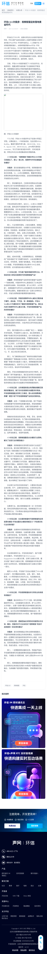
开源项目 (16, 906)
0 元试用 (31, 819)
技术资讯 (37, 906)
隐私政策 (23, 950)
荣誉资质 (13, 916)
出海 (39, 886)
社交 (3, 886)
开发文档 (5, 896)
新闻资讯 (10, 10)
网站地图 (15, 950)
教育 (10, 886)
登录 (31, 3)
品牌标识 (31, 916)
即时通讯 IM (6, 873)
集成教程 (27, 906)
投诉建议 (17, 862)
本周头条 (19, 10)
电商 (25, 886)
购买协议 (5, 918)
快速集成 (10, 819)
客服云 (4, 875)
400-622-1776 (12, 851)
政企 (32, 886)
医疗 (17, 886)
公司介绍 (5, 916)
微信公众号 (10, 857)
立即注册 (37, 3)
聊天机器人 (34, 873)
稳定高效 (20, 819)
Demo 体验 (27, 896)
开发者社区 (5, 906)
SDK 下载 (16, 896)
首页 (3, 10)
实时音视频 (20, 873)
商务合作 (10, 862)
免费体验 (12, 826)
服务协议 (32, 950)
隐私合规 (40, 916)
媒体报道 (22, 916)
